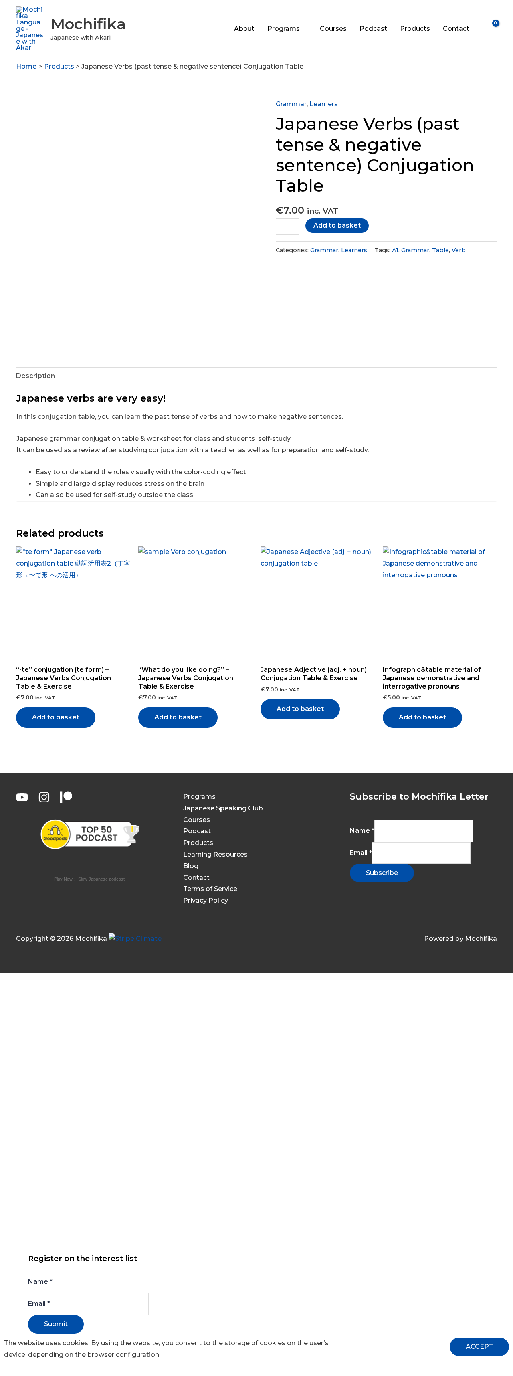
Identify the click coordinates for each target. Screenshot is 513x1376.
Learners (323, 104)
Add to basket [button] (55, 717)
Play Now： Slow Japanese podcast (89, 879)
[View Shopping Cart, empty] (490, 29)
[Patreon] (66, 797)
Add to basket (337, 225)
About (244, 28)
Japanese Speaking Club (223, 808)
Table (440, 250)
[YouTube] (22, 797)
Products (415, 28)
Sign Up (56, 1236)
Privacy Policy (205, 900)
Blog (190, 866)
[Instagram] (44, 797)
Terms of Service (210, 889)
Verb (459, 250)
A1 (395, 250)
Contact (456, 28)
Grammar (291, 104)
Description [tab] (35, 376)
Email (361, 853)
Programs (283, 28)
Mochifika (88, 24)
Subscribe (382, 873)
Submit (56, 1324)
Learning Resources (215, 854)
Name (362, 830)
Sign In (81, 1236)
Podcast (373, 28)
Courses (333, 28)
